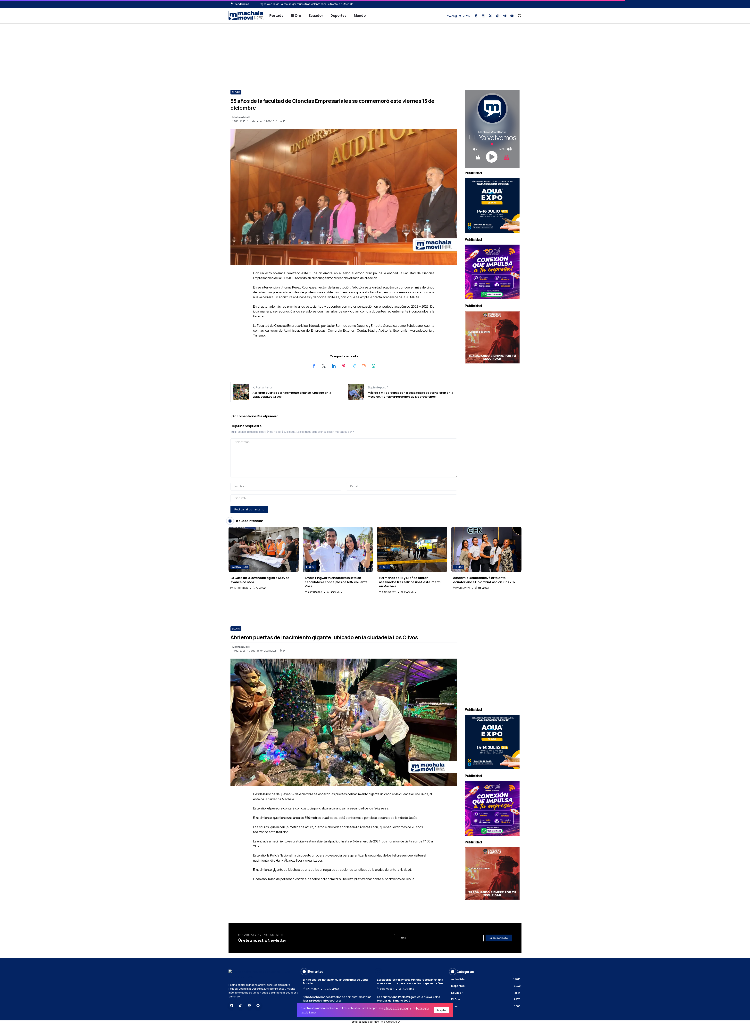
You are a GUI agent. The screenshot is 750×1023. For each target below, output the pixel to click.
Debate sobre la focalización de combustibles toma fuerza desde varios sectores (337, 999)
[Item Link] (264, 549)
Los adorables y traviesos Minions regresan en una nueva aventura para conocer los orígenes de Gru (410, 981)
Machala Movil (241, 117)
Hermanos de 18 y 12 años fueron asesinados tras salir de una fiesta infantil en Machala (410, 581)
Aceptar (442, 1010)
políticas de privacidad (395, 1008)
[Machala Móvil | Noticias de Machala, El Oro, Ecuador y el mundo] (246, 15)
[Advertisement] (375, 53)
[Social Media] (476, 15)
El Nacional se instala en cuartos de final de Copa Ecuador (335, 981)
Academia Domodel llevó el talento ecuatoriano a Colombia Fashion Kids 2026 (485, 579)
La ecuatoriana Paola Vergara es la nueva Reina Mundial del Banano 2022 (408, 999)
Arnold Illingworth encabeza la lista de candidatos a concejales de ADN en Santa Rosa (336, 581)
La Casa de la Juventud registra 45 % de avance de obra (259, 579)
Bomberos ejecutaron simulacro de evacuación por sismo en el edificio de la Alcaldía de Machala (315, 4)
